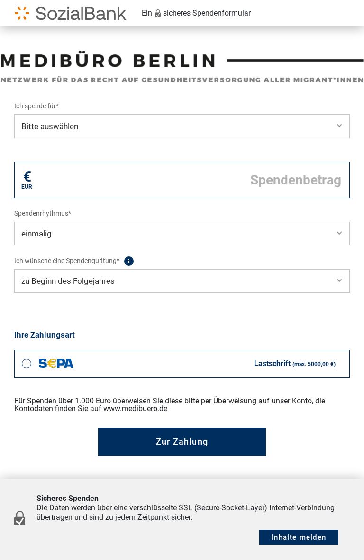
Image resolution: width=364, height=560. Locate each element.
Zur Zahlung (182, 441)
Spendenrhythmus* (42, 213)
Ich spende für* (36, 106)
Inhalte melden (299, 537)
